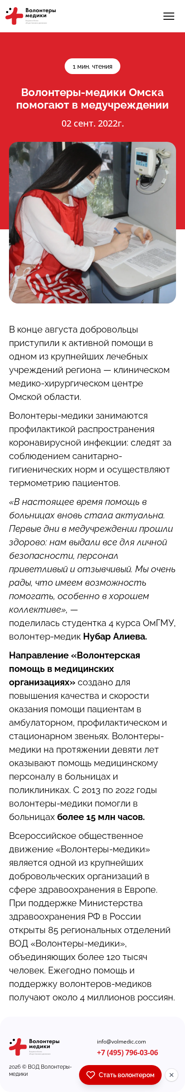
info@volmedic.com (121, 1041)
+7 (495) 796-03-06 (127, 1052)
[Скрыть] (171, 1075)
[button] (169, 16)
